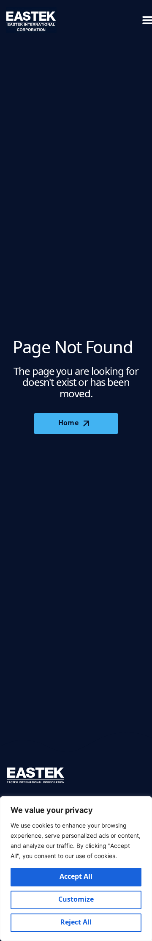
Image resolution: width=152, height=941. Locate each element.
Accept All (76, 876)
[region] (76, 868)
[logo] (31, 20)
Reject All (76, 922)
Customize (76, 899)
